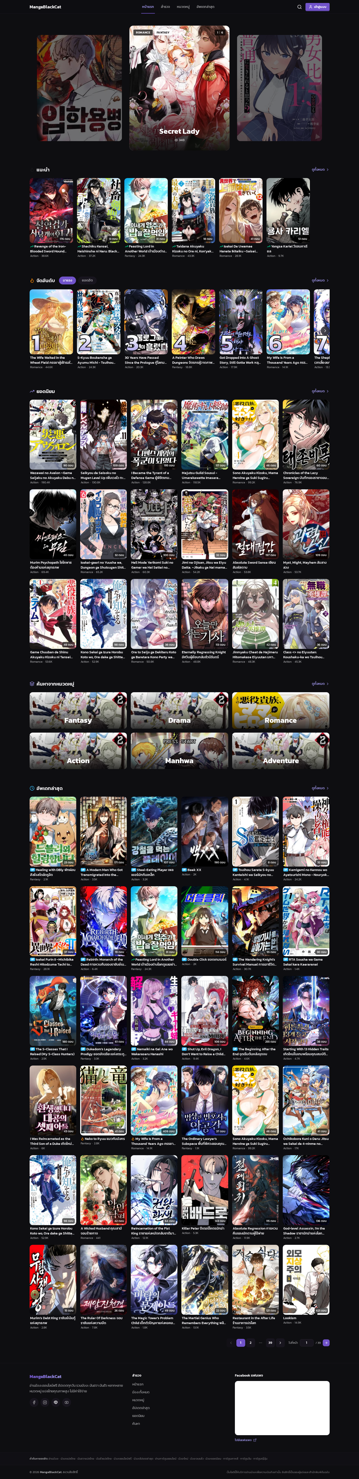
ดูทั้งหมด (318, 169)
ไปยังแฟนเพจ (243, 1440)
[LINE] (55, 1402)
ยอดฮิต (87, 280)
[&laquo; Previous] (231, 1342)
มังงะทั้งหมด (141, 1392)
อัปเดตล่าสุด (141, 1408)
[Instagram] (44, 1402)
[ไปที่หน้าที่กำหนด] (326, 1342)
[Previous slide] (39, 87)
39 (270, 1342)
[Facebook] (34, 1402)
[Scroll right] (325, 330)
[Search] (299, 7)
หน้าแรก (148, 6)
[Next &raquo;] (280, 1342)
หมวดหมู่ (183, 6)
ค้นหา (136, 1423)
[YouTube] (66, 1402)
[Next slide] (320, 87)
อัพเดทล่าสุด (205, 6)
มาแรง (67, 280)
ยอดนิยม (138, 1415)
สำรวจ (165, 6)
